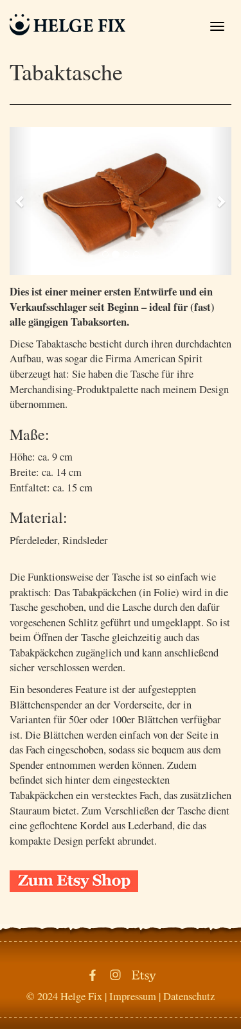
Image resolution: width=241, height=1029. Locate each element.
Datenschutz (189, 996)
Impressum (132, 996)
